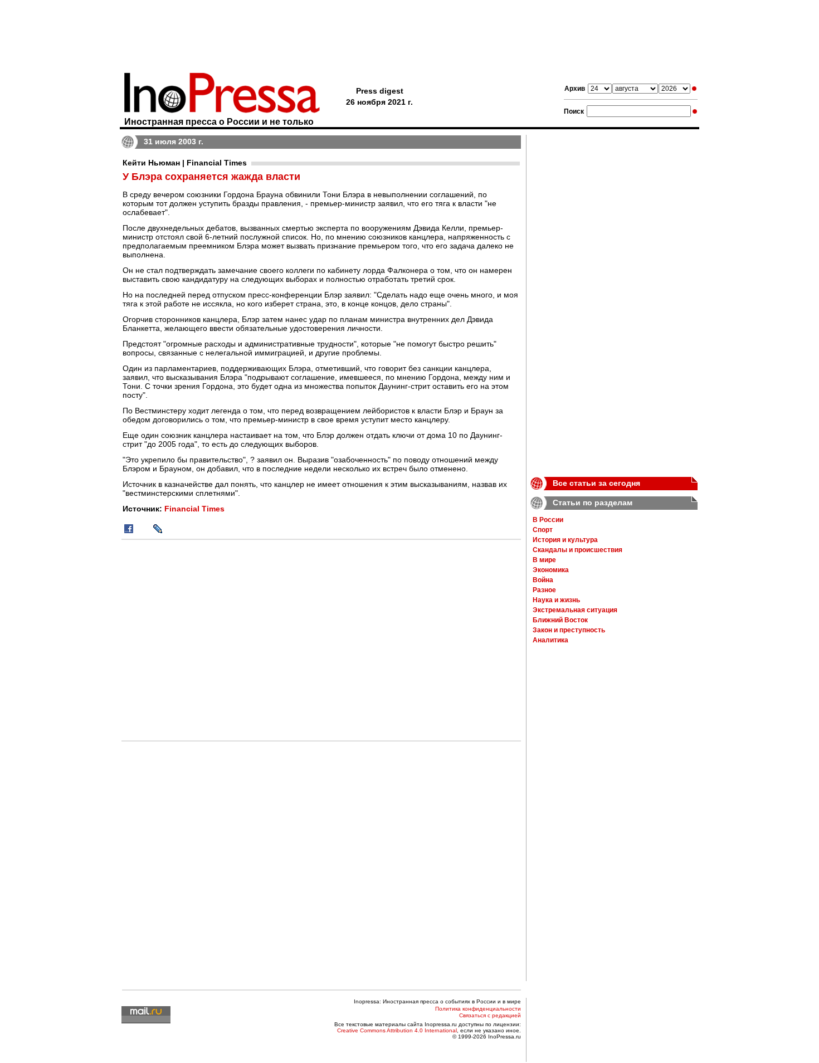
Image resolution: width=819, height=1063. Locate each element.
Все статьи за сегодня (596, 483)
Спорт (543, 530)
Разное (544, 590)
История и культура (565, 540)
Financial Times (194, 508)
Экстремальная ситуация (575, 610)
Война (543, 580)
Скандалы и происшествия (577, 550)
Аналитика (550, 640)
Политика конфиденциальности (478, 1009)
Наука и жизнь (556, 600)
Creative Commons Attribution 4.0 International (397, 1030)
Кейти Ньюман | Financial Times (185, 162)
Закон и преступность (569, 630)
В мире (544, 560)
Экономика (551, 570)
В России (548, 520)
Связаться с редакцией (490, 1015)
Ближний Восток (560, 620)
